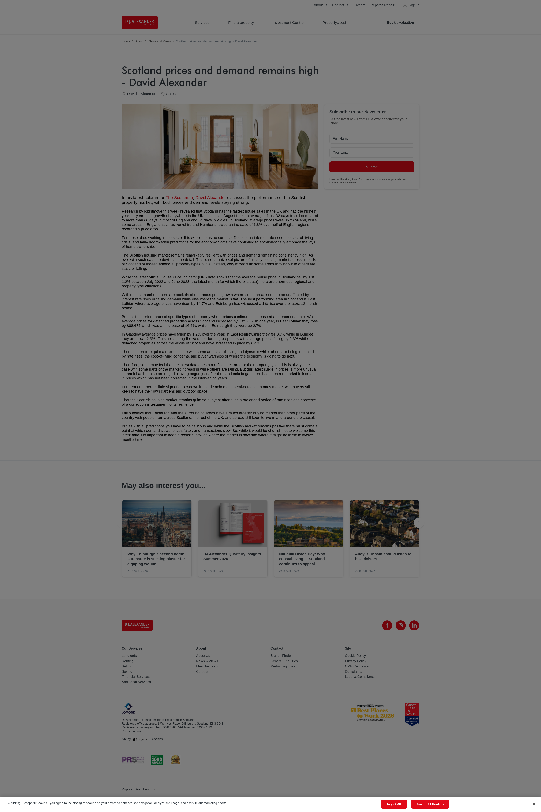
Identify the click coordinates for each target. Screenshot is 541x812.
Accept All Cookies (430, 804)
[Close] (534, 804)
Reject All (394, 804)
